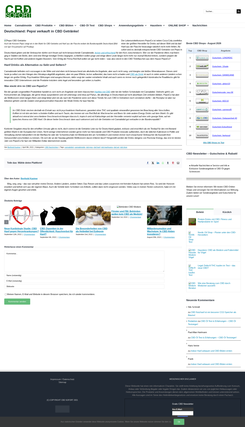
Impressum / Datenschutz (62, 379)
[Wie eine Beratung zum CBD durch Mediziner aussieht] (192, 283)
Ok (179, 422)
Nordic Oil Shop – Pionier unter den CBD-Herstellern (217, 233)
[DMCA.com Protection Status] (62, 407)
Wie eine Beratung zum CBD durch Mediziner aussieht (214, 284)
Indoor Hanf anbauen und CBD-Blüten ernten (211, 351)
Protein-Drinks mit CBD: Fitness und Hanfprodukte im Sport (215, 220)
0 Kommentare (29, 234)
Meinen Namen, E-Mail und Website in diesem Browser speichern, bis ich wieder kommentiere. (51, 294)
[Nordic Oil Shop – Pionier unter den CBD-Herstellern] (192, 232)
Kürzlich (227, 212)
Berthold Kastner (14, 147)
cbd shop (123, 147)
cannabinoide (80, 147)
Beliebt (200, 212)
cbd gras (89, 147)
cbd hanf (97, 147)
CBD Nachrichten (51, 147)
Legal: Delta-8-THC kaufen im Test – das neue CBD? (216, 266)
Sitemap (62, 382)
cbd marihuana (107, 147)
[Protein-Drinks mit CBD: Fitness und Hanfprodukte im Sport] (192, 219)
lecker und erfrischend (105, 53)
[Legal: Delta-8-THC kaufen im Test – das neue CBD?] (192, 266)
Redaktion (192, 321)
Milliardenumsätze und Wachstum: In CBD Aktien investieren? (161, 231)
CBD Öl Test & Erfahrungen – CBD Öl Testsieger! (213, 337)
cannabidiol (69, 147)
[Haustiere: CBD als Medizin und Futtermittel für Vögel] (192, 250)
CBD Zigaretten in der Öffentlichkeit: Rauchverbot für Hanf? (56, 231)
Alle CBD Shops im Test (213, 143)
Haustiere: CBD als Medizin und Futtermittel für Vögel (218, 251)
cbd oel (116, 147)
